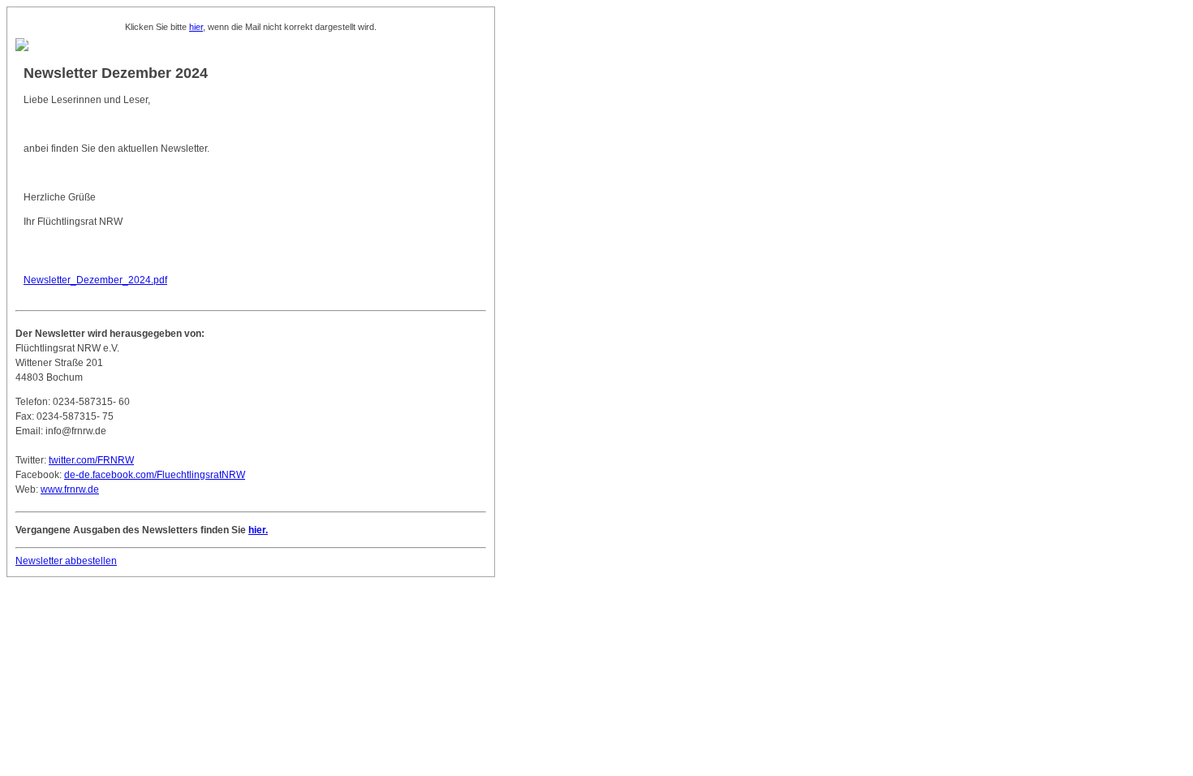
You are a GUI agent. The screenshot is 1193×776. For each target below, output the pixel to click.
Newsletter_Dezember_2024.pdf (95, 280)
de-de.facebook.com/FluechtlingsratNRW (154, 475)
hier (196, 27)
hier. (258, 530)
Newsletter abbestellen (66, 561)
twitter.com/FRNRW (91, 460)
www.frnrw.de (70, 489)
